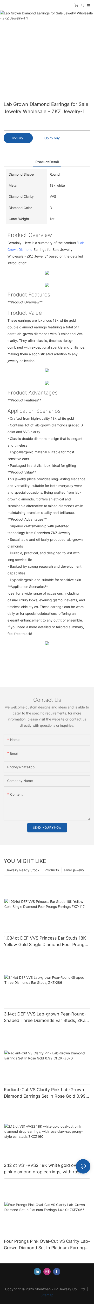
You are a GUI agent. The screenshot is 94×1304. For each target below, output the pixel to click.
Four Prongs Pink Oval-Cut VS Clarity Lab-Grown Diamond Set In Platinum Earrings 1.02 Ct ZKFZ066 (47, 1245)
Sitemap (47, 1295)
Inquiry (18, 138)
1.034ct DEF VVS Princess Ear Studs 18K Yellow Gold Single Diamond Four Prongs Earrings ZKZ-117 (45, 941)
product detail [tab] (47, 162)
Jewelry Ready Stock (23, 870)
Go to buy (52, 138)
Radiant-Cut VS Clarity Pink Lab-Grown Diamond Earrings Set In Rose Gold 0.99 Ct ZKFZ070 (45, 1093)
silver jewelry (74, 870)
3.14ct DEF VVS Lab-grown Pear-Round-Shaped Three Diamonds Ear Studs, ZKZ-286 (45, 1017)
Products (52, 870)
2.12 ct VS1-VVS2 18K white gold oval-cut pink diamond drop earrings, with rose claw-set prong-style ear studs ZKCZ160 (46, 1169)
